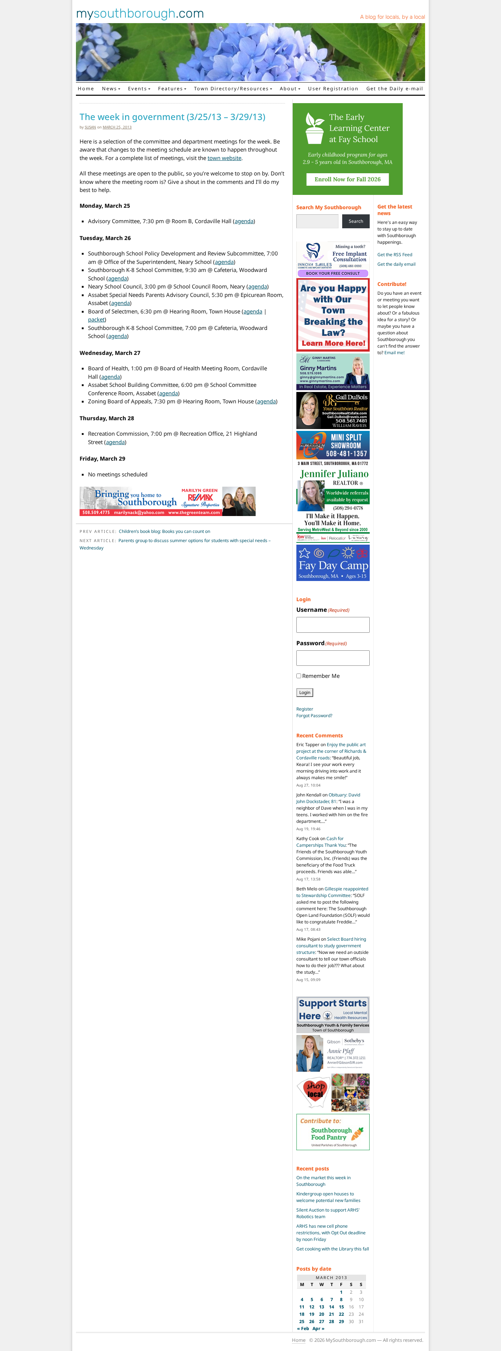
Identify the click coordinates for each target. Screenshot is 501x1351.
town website (224, 157)
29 (341, 1321)
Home (86, 88)
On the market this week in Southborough (323, 1180)
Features (170, 88)
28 (331, 1321)
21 (331, 1314)
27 (321, 1321)
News (109, 88)
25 (301, 1321)
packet (96, 319)
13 (321, 1307)
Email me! (394, 352)
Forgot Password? (314, 715)
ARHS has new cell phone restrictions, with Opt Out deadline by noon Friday (331, 1232)
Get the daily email (396, 264)
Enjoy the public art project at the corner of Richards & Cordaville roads (331, 751)
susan (90, 127)
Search (356, 221)
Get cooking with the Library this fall (332, 1249)
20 (321, 1314)
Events (137, 88)
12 (311, 1307)
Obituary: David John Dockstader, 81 (328, 798)
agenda (244, 221)
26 (311, 1321)
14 (331, 1307)
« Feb (303, 1328)
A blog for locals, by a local (392, 17)
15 (341, 1307)
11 (301, 1307)
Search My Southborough (328, 207)
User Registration (333, 88)
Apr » (318, 1328)
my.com (140, 13)
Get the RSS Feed (394, 254)
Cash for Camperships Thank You (320, 841)
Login (304, 692)
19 (311, 1314)
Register (304, 709)
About (288, 88)
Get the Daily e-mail (394, 88)
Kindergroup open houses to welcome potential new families (328, 1197)
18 (301, 1314)
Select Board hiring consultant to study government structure (331, 945)
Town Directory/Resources (231, 88)
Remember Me (321, 675)
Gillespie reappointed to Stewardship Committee (332, 892)
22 (341, 1314)
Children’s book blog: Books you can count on (164, 531)
